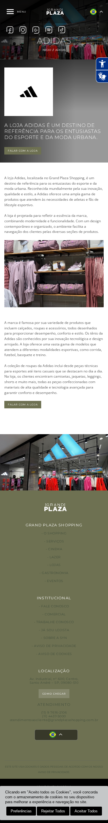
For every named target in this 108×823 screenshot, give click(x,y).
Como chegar (54, 693)
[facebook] (10, 30)
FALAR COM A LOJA (22, 150)
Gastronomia (55, 573)
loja (10, 178)
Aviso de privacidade (55, 646)
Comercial (55, 614)
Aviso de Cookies (55, 654)
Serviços (55, 541)
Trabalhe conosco (55, 622)
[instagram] (22, 30)
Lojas (55, 565)
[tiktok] (61, 29)
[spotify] (48, 30)
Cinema (55, 549)
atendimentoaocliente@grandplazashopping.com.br (54, 720)
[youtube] (35, 30)
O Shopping (55, 533)
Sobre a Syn (55, 638)
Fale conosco (55, 606)
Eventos (55, 581)
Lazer (55, 557)
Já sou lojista (55, 630)
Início (47, 49)
